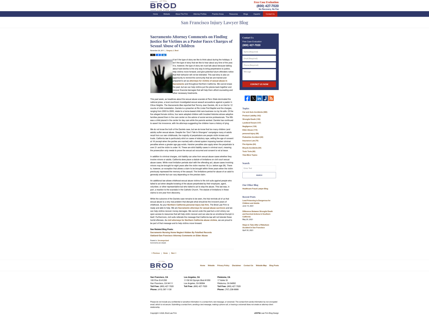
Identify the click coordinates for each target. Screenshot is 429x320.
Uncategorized (163, 240)
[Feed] (271, 98)
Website (166, 14)
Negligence (249, 126)
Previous (155, 252)
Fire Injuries (249, 144)
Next (173, 252)
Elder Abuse (250, 130)
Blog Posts (274, 265)
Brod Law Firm (171, 313)
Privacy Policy (223, 265)
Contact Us (270, 14)
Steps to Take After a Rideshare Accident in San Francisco (255, 226)
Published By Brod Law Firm (266, 5)
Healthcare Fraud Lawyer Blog (255, 188)
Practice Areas (218, 14)
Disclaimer (236, 265)
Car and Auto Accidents (254, 112)
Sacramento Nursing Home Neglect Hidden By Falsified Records (181, 232)
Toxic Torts (248, 151)
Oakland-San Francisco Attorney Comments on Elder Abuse (179, 235)
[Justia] (265, 98)
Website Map (261, 265)
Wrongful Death (251, 119)
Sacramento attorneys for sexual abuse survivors (201, 207)
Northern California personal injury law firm (188, 204)
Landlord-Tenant (251, 122)
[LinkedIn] (259, 98)
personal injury (250, 133)
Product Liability (251, 115)
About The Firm (182, 14)
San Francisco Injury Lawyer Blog (163, 6)
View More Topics (249, 155)
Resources (233, 14)
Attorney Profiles (199, 14)
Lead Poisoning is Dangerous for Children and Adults (256, 201)
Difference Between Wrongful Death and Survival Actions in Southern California (257, 214)
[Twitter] (253, 98)
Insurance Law (250, 140)
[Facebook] (247, 98)
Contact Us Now (259, 84)
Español (257, 14)
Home (155, 14)
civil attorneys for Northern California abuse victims (192, 220)
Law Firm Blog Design (266, 313)
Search (259, 175)
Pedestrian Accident (252, 137)
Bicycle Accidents (251, 147)
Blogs (245, 14)
